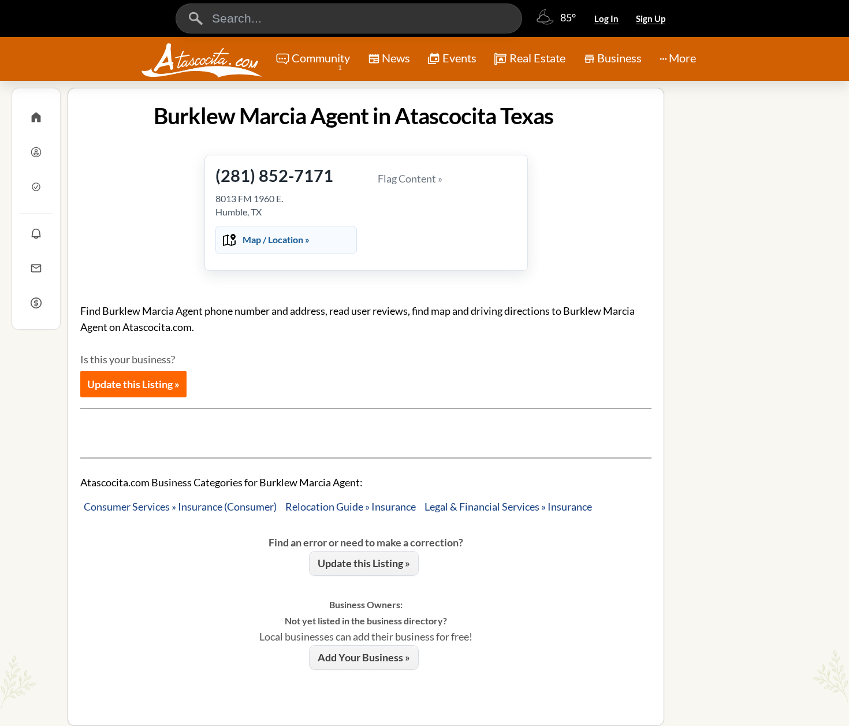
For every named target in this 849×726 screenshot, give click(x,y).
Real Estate (537, 58)
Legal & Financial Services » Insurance (508, 506)
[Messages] (36, 268)
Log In (606, 18)
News (396, 58)
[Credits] (36, 303)
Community (321, 61)
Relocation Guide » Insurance (350, 506)
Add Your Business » (364, 657)
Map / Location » (276, 239)
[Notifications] (36, 233)
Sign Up (650, 18)
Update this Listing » (133, 384)
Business (619, 58)
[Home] (36, 117)
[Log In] (36, 152)
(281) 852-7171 (274, 175)
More (682, 58)
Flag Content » (410, 178)
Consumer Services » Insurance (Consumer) (180, 506)
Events (459, 58)
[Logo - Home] (201, 60)
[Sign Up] (36, 187)
